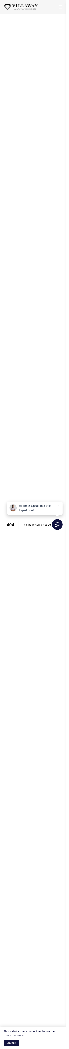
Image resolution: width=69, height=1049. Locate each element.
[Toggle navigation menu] (60, 7)
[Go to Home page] (21, 7)
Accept (11, 1043)
